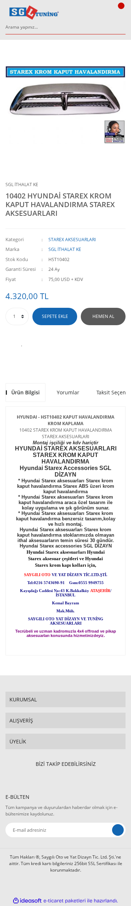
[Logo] (34, 12)
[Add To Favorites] (22, 343)
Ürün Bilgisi (25, 392)
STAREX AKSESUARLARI (72, 239)
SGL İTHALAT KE (21, 184)
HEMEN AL (103, 316)
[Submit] (118, 830)
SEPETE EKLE (55, 316)
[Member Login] (103, 12)
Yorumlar (68, 392)
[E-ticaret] (64, 900)
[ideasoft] (27, 900)
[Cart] (120, 12)
